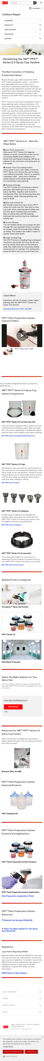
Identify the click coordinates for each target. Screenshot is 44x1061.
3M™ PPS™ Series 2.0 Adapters (15, 511)
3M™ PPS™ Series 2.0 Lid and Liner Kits (18, 422)
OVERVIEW (9, 21)
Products (9, 25)
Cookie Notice (8, 1046)
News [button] (5, 999)
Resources (9, 34)
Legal (13, 1024)
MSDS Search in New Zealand (14, 973)
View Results (13, 707)
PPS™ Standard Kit (10, 814)
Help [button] (5, 1012)
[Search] (35, 3)
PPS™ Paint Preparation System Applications (20, 892)
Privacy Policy (20, 1024)
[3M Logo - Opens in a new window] (5, 3)
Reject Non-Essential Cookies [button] (13, 1051)
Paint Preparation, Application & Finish (18, 896)
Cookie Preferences (17, 1026)
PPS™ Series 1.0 (8, 634)
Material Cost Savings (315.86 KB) (18, 920)
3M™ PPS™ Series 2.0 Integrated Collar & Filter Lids (18, 436)
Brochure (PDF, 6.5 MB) (11, 771)
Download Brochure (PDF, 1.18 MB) (17, 309)
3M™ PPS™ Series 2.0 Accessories (16, 553)
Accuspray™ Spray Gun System (15, 607)
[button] (10, 1056)
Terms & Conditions (33, 1024)
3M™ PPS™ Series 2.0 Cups (13, 464)
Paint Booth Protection (11, 662)
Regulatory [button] (9, 1005)
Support (8, 39)
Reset (6, 711)
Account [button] (36, 8)
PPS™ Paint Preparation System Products (19, 862)
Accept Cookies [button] (31, 1051)
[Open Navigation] (41, 3)
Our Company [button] (10, 992)
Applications (10, 30)
